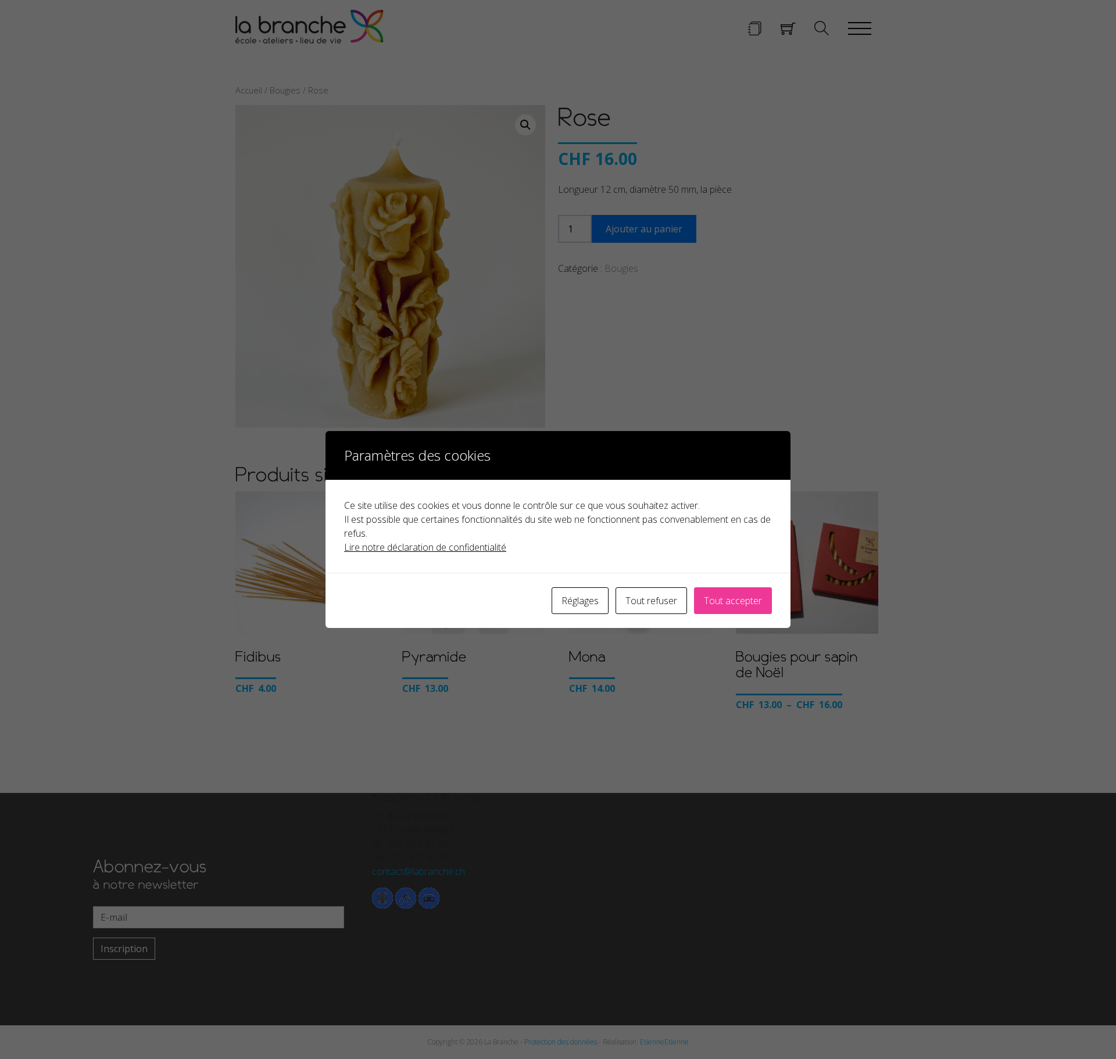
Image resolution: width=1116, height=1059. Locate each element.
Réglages (580, 600)
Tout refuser (651, 600)
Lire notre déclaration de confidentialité (425, 547)
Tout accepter (733, 600)
